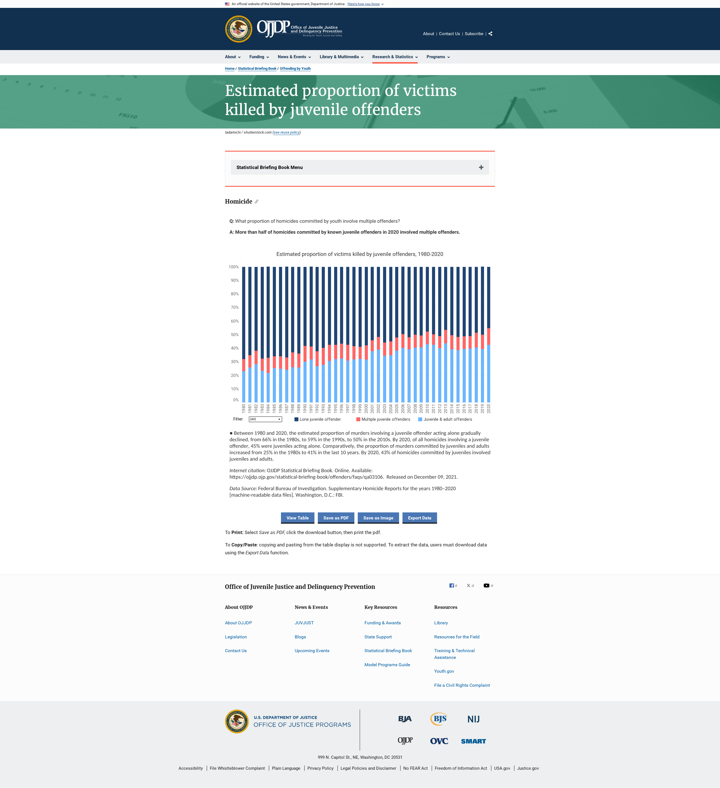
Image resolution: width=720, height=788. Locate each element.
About (428, 33)
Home (230, 68)
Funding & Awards (382, 622)
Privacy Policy (320, 768)
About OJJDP (238, 622)
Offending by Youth (295, 68)
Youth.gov (444, 671)
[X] (472, 589)
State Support (378, 637)
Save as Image (378, 518)
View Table (298, 518)
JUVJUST (304, 622)
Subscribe (474, 33)
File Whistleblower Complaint (237, 768)
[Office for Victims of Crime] (439, 745)
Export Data (419, 518)
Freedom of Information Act (461, 768)
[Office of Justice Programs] (239, 29)
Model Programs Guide (387, 664)
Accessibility (191, 768)
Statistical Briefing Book (257, 68)
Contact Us (449, 33)
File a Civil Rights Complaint (462, 685)
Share (495, 37)
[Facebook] (455, 589)
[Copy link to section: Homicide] (255, 201)
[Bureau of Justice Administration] (405, 723)
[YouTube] (489, 589)
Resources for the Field (457, 637)
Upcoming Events (312, 650)
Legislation (236, 637)
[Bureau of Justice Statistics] (439, 726)
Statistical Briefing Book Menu (270, 167)
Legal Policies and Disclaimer (368, 768)
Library (441, 622)
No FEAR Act (415, 768)
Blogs (300, 637)
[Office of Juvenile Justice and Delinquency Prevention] (405, 746)
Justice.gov (528, 768)
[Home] (299, 28)
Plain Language (286, 768)
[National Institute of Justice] (473, 723)
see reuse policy (287, 132)
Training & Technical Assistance (454, 654)
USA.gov (502, 768)
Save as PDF (336, 518)
